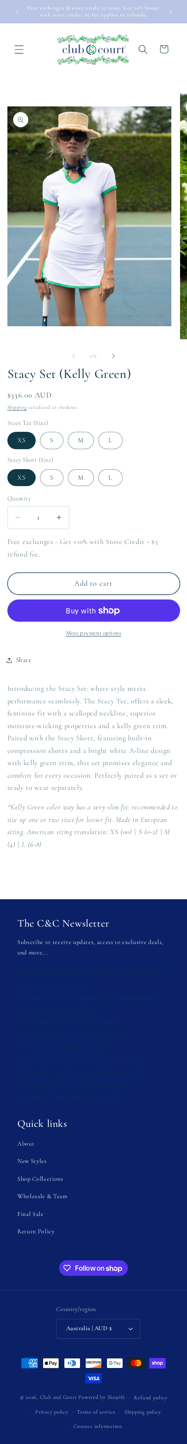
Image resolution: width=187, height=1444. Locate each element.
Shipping (17, 407)
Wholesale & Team (42, 1196)
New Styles (32, 1161)
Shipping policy (142, 1412)
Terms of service (96, 1412)
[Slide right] (113, 355)
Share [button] (24, 660)
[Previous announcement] (17, 11)
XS (21, 440)
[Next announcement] (170, 11)
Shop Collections (40, 1178)
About (25, 1143)
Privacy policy (51, 1412)
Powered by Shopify (101, 1397)
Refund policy (150, 1397)
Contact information (97, 1426)
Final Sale (30, 1214)
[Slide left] (73, 355)
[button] (19, 49)
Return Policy (36, 1231)
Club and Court (58, 1397)
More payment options (93, 632)
